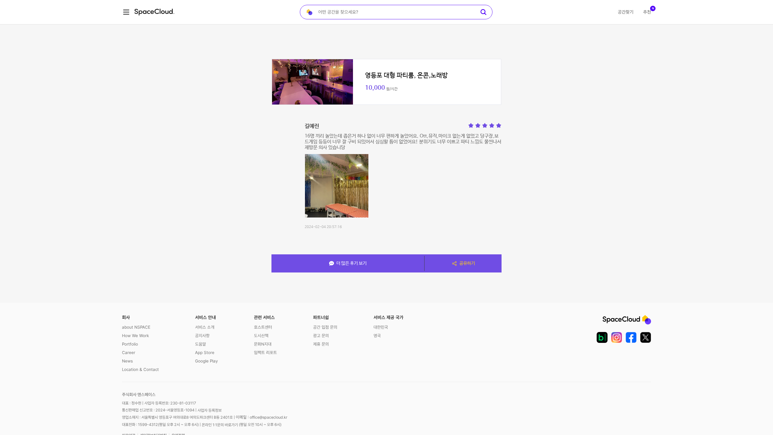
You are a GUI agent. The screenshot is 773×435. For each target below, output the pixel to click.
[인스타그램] (616, 337)
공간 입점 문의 (325, 327)
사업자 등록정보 (209, 410)
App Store (204, 352)
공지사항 (202, 335)
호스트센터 (263, 327)
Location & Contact (140, 369)
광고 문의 (321, 335)
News (127, 361)
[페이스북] (631, 337)
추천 (647, 12)
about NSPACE (136, 327)
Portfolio (130, 344)
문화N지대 (262, 344)
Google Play (206, 361)
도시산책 (261, 335)
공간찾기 (625, 12)
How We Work (135, 335)
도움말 (200, 344)
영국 (377, 335)
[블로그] (602, 337)
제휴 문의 (321, 344)
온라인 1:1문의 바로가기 (220, 425)
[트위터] (645, 337)
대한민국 (381, 327)
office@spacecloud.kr (268, 417)
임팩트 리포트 (265, 352)
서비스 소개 (204, 327)
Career (128, 352)
